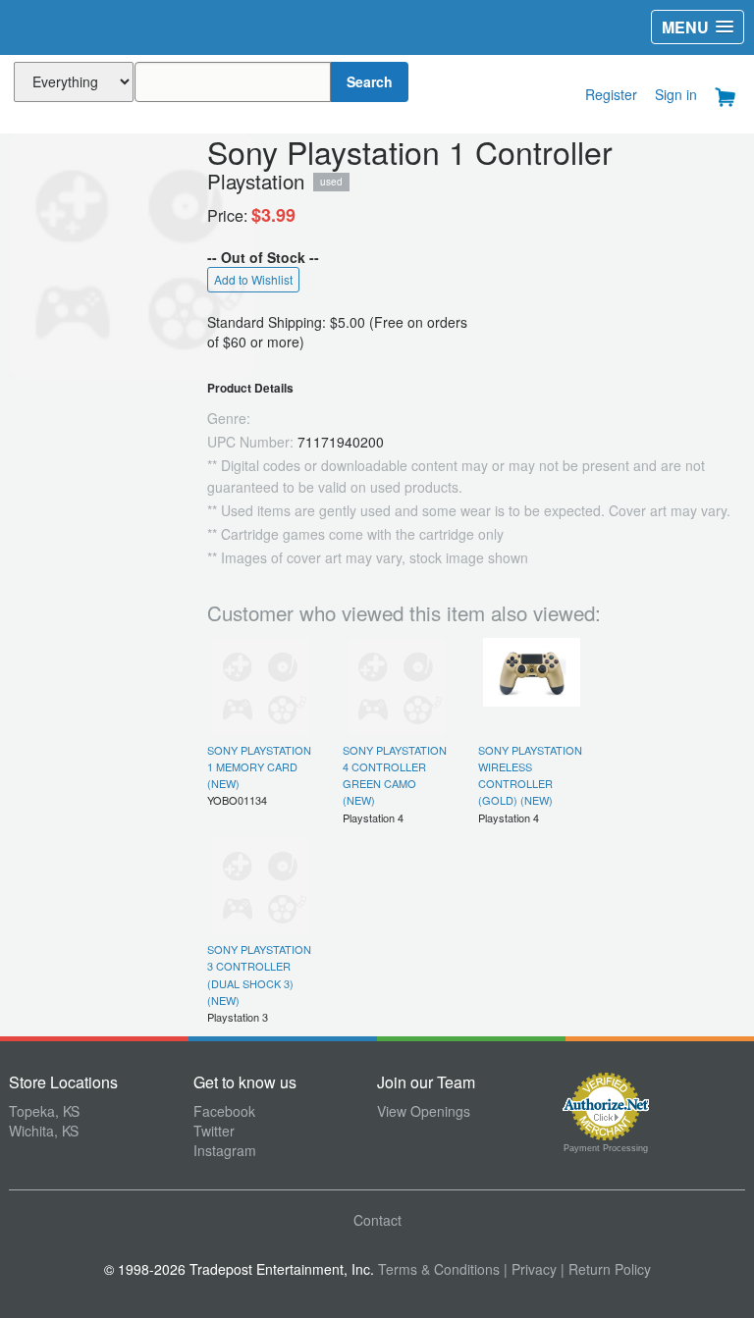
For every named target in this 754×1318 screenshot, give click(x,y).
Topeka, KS (44, 1111)
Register (611, 94)
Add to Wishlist (253, 279)
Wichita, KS (44, 1130)
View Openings (423, 1111)
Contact (377, 1220)
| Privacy (530, 1269)
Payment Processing (606, 1148)
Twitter (214, 1130)
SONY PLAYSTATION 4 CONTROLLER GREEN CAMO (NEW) (395, 775)
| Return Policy (606, 1269)
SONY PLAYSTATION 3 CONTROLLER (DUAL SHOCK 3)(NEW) (259, 974)
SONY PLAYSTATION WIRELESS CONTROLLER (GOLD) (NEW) (530, 775)
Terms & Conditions (439, 1269)
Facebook (224, 1111)
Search (370, 81)
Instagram (224, 1150)
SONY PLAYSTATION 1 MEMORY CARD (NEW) (259, 767)
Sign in (676, 94)
